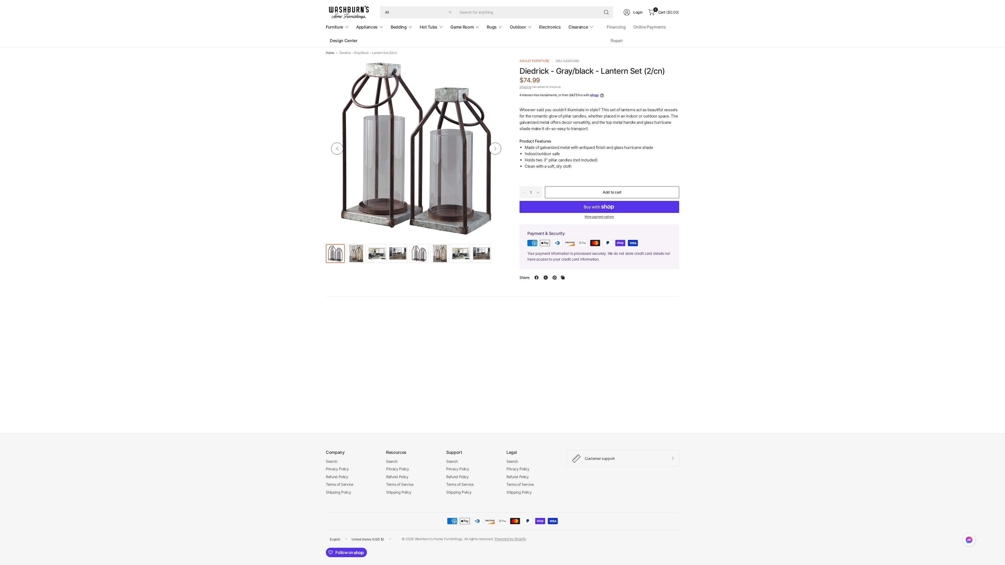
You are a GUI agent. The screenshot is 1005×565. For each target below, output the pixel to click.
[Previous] (337, 149)
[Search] (606, 12)
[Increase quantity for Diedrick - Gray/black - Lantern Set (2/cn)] (538, 193)
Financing (616, 27)
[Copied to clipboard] (562, 277)
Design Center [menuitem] (344, 40)
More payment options (599, 216)
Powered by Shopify (510, 539)
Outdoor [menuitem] (518, 27)
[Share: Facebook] (536, 277)
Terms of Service (339, 484)
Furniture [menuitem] (334, 27)
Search (331, 461)
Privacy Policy (337, 469)
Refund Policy (337, 476)
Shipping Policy (338, 492)
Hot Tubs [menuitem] (428, 27)
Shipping (525, 87)
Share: (525, 277)
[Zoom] (496, 68)
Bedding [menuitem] (399, 27)
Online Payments (649, 27)
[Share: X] (545, 277)
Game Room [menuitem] (462, 27)
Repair (617, 40)
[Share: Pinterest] (554, 277)
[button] (969, 541)
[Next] (495, 149)
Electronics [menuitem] (550, 27)
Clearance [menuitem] (578, 27)
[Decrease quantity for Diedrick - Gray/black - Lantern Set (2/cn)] (524, 193)
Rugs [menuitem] (492, 27)
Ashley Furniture (534, 61)
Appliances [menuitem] (367, 27)
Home (330, 52)
